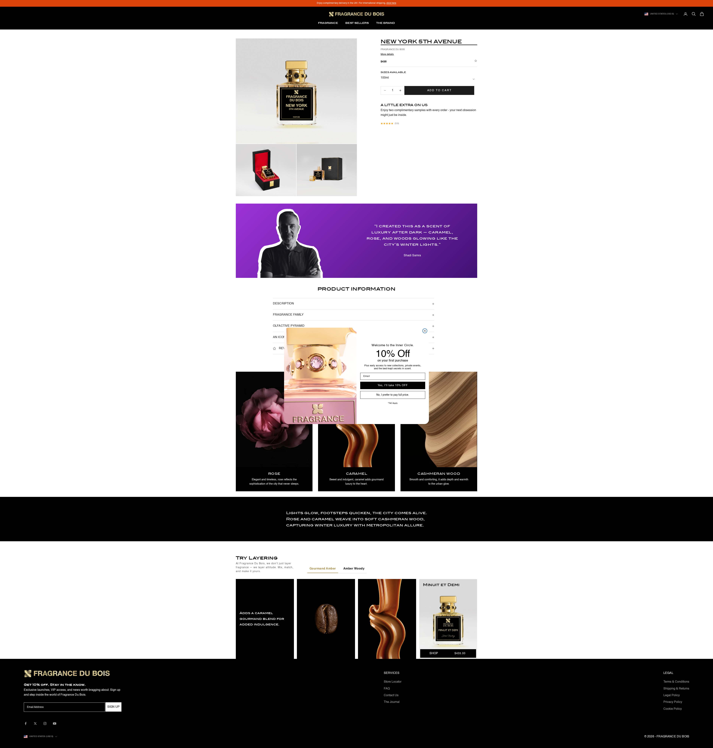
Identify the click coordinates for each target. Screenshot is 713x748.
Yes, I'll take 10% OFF (393, 385)
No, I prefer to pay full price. (392, 395)
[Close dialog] (425, 331)
